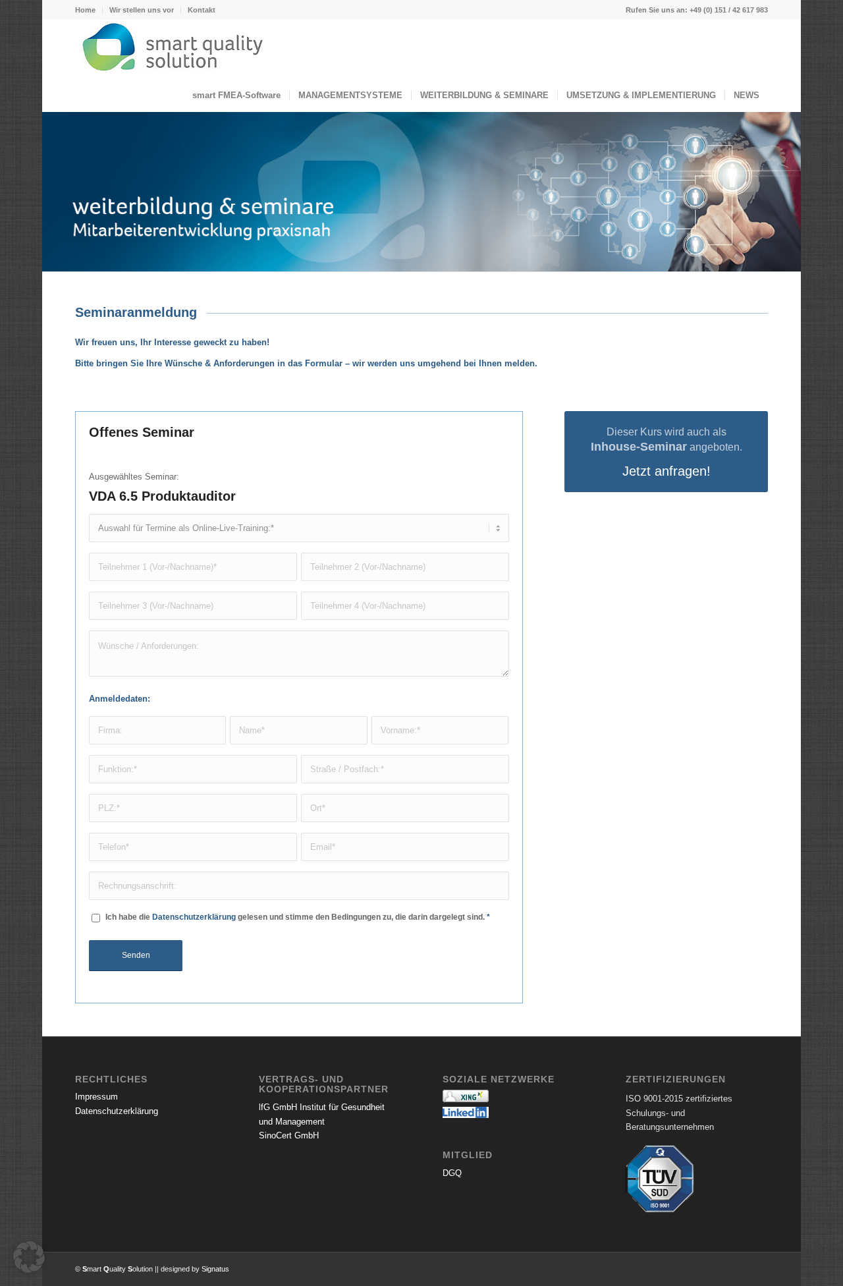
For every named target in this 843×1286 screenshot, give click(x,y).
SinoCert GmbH (289, 1135)
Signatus (215, 1269)
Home (85, 10)
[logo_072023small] (421, 49)
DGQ (452, 1173)
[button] (29, 1257)
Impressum (96, 1097)
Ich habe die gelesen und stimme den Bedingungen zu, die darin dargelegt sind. (297, 917)
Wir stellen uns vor (141, 10)
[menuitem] (89, 10)
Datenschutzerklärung (194, 917)
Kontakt (201, 10)
